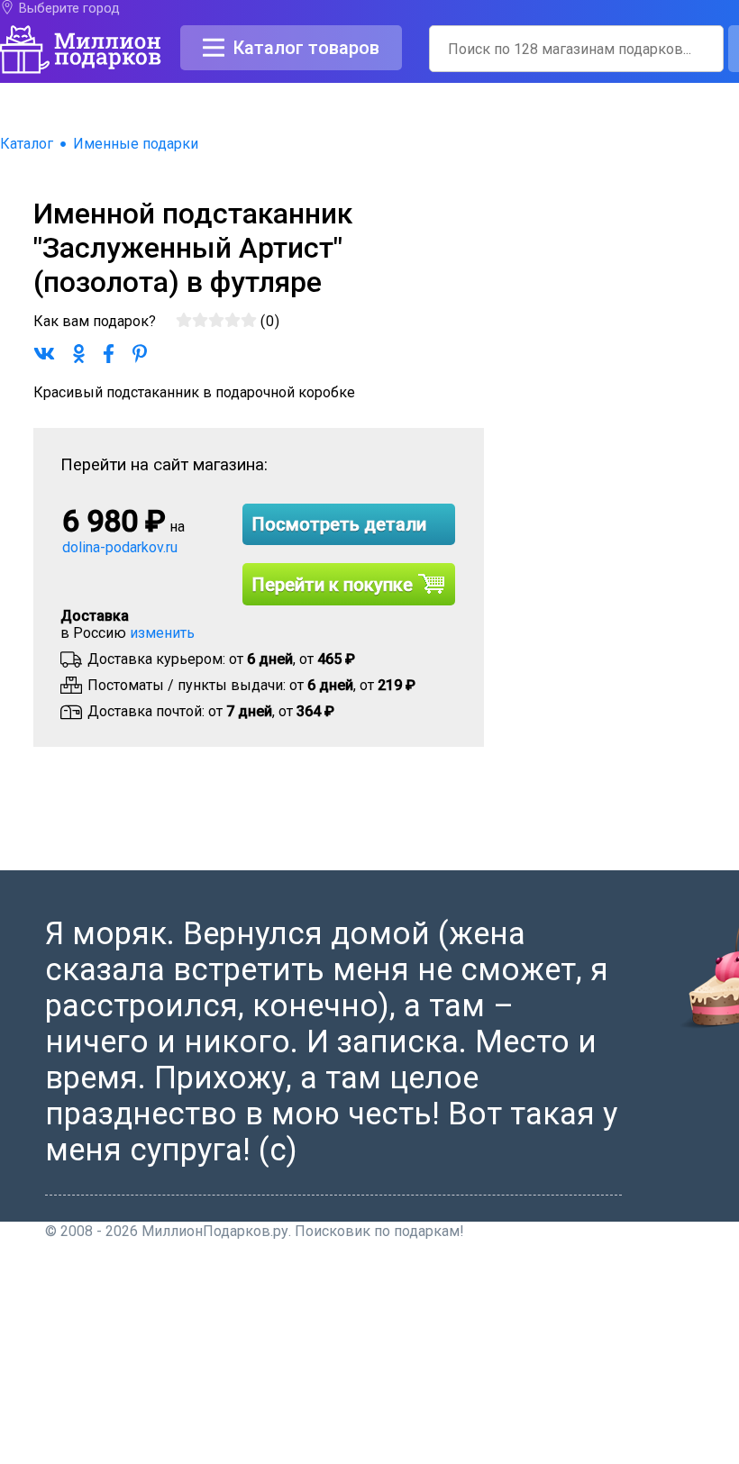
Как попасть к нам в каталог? (583, 1319)
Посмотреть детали (339, 524)
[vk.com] (517, 1455)
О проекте (518, 1276)
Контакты (517, 1297)
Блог (500, 1341)
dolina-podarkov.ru (120, 547)
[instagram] (586, 1455)
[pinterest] (563, 1455)
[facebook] (494, 1455)
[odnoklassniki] (541, 1455)
